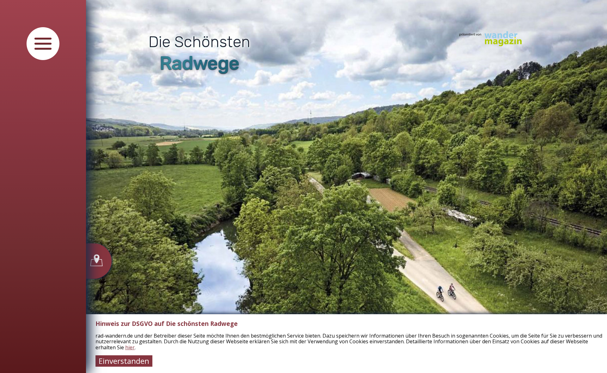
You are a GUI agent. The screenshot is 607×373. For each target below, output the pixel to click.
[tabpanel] (346, 186)
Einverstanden (124, 361)
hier (130, 347)
